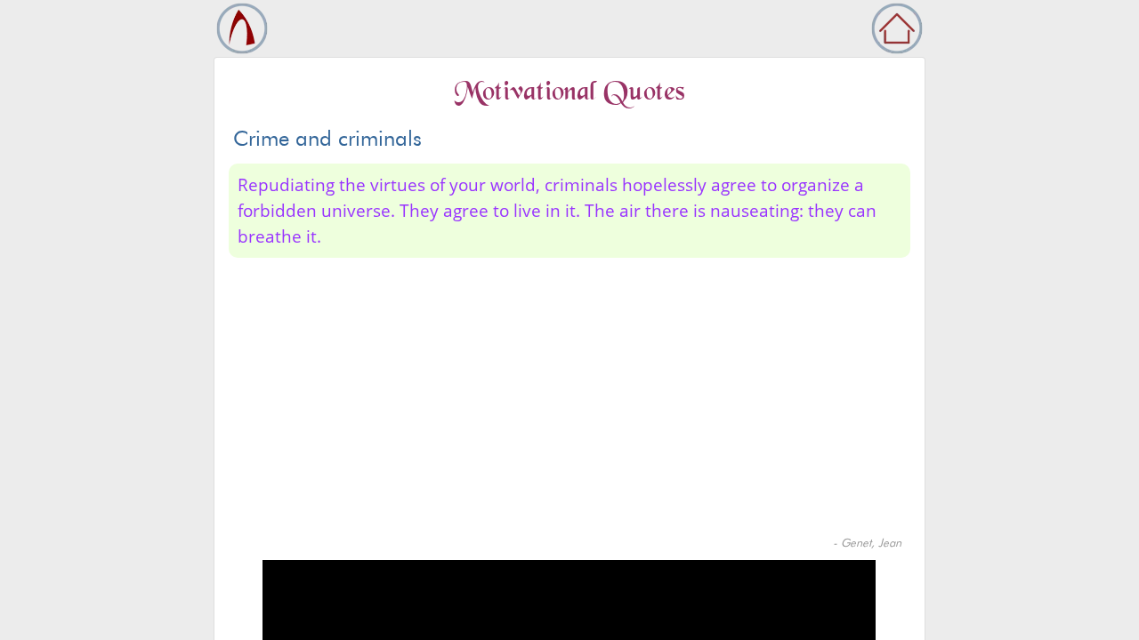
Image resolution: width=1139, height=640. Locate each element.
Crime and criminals (327, 138)
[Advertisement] (569, 400)
